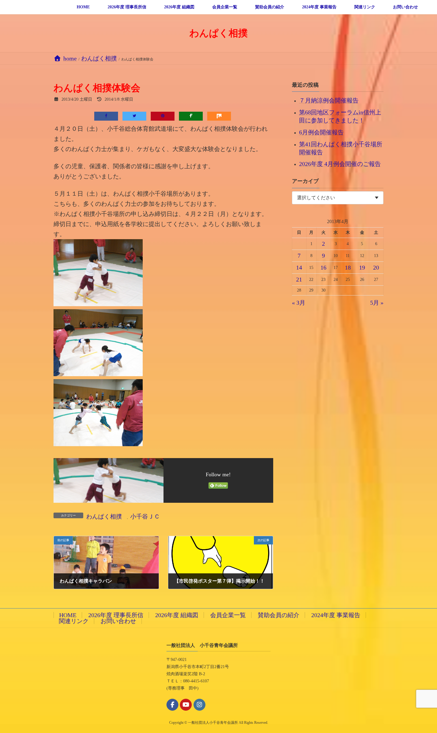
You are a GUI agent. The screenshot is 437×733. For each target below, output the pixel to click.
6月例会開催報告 (321, 132)
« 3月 (298, 302)
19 (362, 267)
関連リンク (74, 621)
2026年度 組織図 (176, 615)
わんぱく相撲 (104, 516)
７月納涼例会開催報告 (329, 100)
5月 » (376, 302)
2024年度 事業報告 (335, 615)
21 (299, 279)
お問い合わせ (118, 621)
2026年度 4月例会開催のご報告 (340, 164)
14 (299, 267)
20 (376, 267)
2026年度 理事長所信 (115, 615)
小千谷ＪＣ (145, 516)
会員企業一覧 (228, 615)
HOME (67, 615)
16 (323, 267)
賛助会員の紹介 (278, 615)
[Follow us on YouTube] (186, 705)
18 (348, 267)
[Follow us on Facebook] (172, 705)
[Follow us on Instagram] (199, 705)
